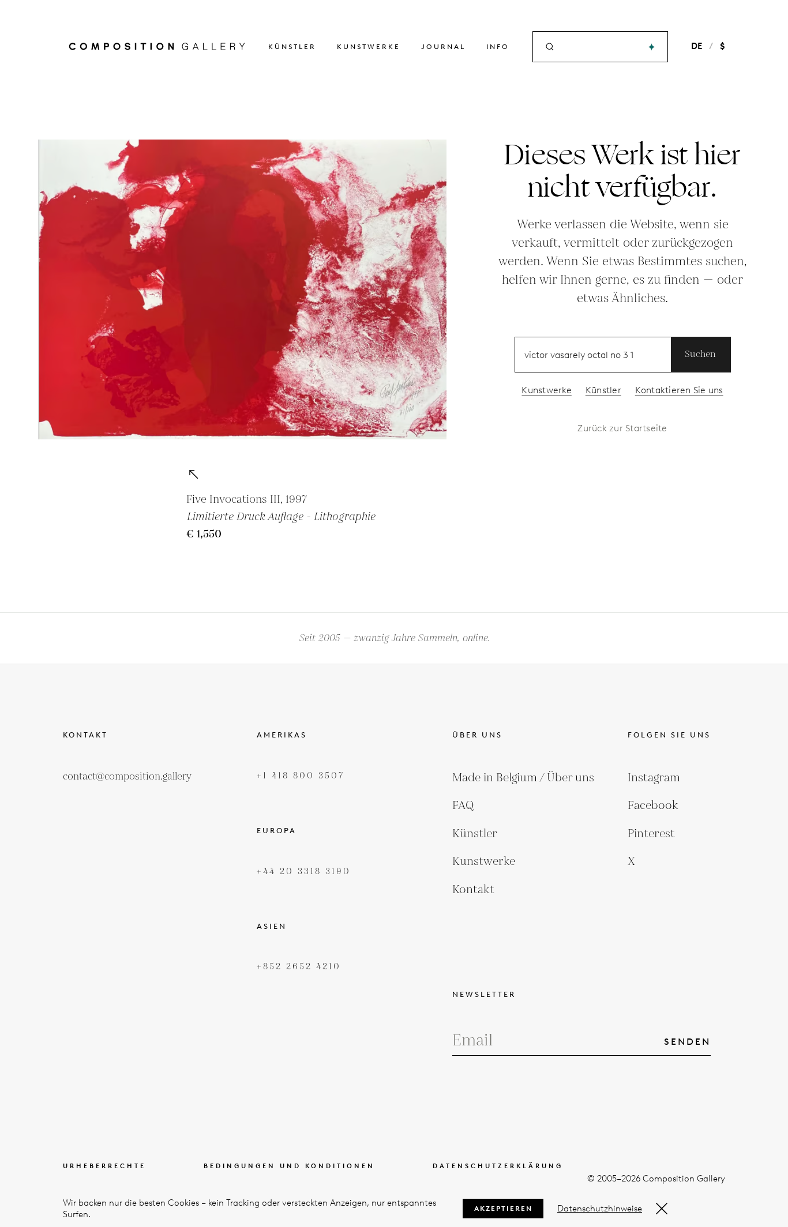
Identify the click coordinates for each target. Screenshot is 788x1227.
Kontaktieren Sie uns (679, 390)
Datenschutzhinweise (599, 1208)
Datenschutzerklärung (498, 1166)
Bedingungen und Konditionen (289, 1166)
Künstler (292, 46)
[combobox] (601, 47)
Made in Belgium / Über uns (523, 778)
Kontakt (473, 890)
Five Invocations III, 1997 (246, 499)
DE (696, 46)
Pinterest (651, 834)
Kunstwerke (368, 46)
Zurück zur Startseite (622, 428)
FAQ (463, 805)
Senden (687, 1041)
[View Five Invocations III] (193, 474)
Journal (443, 46)
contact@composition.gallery (127, 777)
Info (497, 46)
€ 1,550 (204, 534)
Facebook (653, 805)
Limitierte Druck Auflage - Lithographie (280, 517)
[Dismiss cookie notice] (661, 1208)
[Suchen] (651, 47)
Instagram (654, 778)
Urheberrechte (104, 1166)
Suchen (700, 354)
